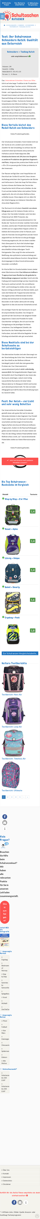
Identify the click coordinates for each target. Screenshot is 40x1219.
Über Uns (6, 1170)
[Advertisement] (16, 1128)
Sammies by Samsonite (5, 985)
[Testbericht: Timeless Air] (13, 743)
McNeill (4, 1003)
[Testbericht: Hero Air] (13, 679)
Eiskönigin (5, 1039)
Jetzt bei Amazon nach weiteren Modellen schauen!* (21, 461)
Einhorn (4, 1057)
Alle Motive (4, 1062)
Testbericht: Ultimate (12, 790)
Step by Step (4, 975)
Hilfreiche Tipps (6, 4)
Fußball (4, 1027)
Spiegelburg (5, 994)
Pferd (5, 1021)
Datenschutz (7, 1181)
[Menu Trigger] (2, 16)
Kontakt (6, 1174)
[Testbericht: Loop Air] (13, 711)
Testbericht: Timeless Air (14, 758)
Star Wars (3, 1032)
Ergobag (4, 960)
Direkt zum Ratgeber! (5, 912)
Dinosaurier (5, 1045)
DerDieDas (5, 1009)
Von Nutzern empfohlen (20, 4)
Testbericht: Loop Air (12, 727)
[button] (4, 816)
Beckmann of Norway (5, 968)
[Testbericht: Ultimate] (11, 775)
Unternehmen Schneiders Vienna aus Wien (20, 80)
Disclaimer (7, 1184)
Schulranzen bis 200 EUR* (5, 1088)
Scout (5, 997)
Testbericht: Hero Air (12, 694)
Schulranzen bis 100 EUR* (5, 1077)
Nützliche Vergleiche (33, 4)
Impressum (7, 1177)
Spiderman (5, 1051)
